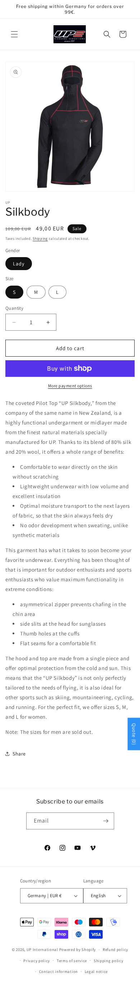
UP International (42, 949)
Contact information (58, 971)
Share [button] (19, 753)
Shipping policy (108, 960)
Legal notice (96, 971)
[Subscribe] (106, 820)
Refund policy (115, 949)
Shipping (40, 238)
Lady (18, 263)
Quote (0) (134, 734)
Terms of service (72, 960)
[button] (14, 34)
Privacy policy (36, 960)
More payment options (70, 385)
